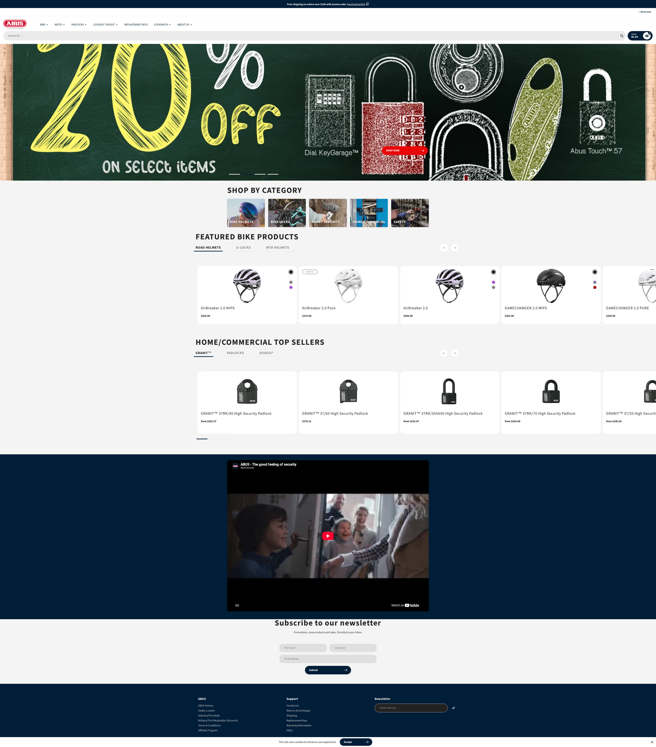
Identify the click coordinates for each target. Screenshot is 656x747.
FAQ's (289, 730)
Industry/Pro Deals (209, 715)
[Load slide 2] (247, 175)
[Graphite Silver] (290, 282)
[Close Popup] (652, 742)
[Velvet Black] (290, 272)
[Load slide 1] (234, 175)
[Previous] (444, 248)
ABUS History (205, 706)
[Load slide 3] (260, 175)
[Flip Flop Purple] (594, 282)
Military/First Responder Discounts (218, 720)
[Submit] (453, 708)
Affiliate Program (207, 730)
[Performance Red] (594, 287)
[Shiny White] (290, 277)
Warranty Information (298, 725)
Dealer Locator (206, 710)
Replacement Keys (296, 720)
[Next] (455, 248)
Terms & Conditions (209, 725)
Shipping (291, 715)
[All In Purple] (290, 287)
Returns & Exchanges (298, 710)
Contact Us (292, 706)
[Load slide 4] (272, 175)
